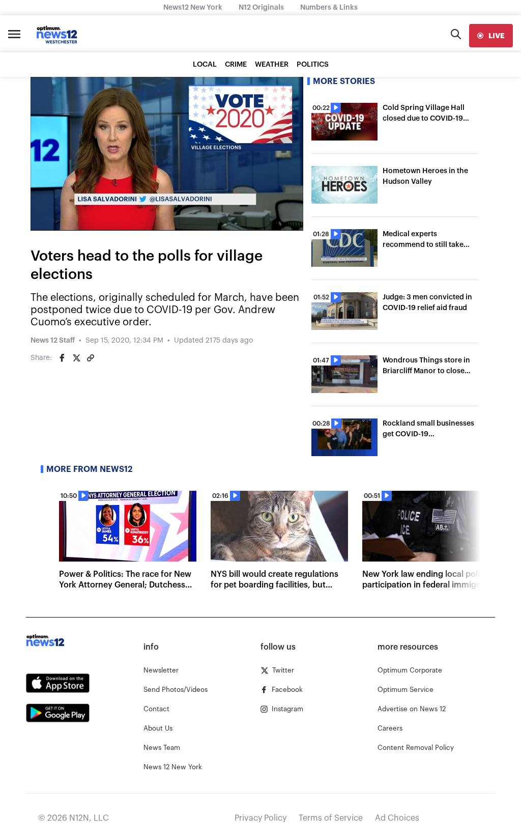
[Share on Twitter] (76, 358)
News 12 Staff (53, 340)
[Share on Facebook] (62, 358)
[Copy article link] (90, 358)
